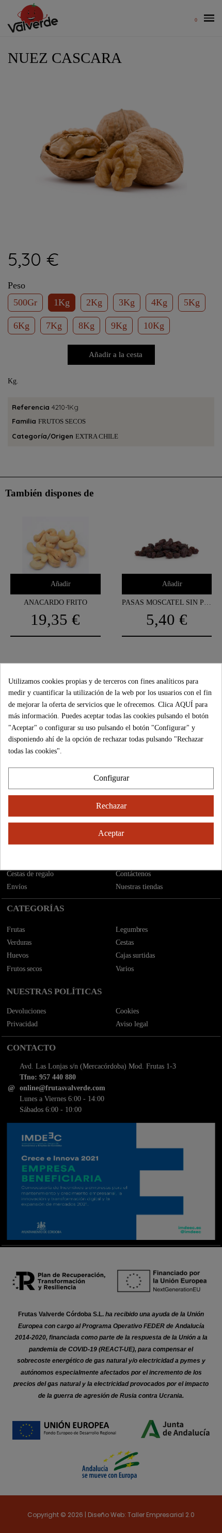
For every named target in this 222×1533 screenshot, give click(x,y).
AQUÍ (185, 704)
